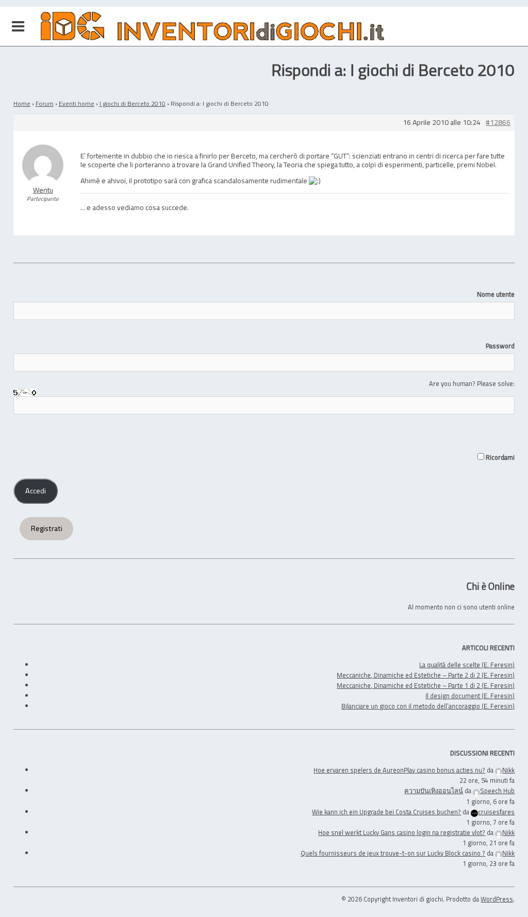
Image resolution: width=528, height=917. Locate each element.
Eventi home (76, 103)
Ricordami (499, 457)
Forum (45, 103)
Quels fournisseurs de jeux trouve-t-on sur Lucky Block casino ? (393, 853)
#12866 (498, 122)
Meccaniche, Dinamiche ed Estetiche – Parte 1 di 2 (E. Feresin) (426, 685)
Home (21, 103)
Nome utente (496, 294)
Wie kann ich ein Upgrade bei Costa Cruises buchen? (386, 812)
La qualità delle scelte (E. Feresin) (467, 664)
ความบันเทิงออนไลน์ (433, 790)
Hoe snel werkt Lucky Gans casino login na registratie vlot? (401, 832)
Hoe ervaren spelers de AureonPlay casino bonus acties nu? (399, 770)
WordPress (497, 899)
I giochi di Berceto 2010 (133, 103)
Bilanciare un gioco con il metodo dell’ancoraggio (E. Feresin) (428, 706)
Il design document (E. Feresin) (470, 695)
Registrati (46, 528)
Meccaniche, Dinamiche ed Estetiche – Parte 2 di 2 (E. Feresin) (426, 675)
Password (500, 346)
